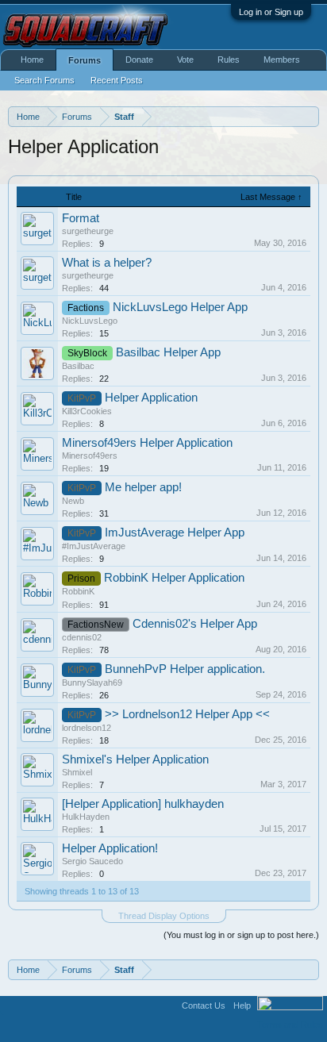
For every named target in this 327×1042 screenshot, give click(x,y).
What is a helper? (107, 262)
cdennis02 (82, 637)
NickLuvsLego (89, 320)
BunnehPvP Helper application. (185, 669)
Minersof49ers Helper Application (147, 442)
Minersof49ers (89, 455)
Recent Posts (116, 80)
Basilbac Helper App (168, 352)
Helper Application (151, 397)
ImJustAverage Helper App (174, 532)
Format (80, 218)
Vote (185, 59)
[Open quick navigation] (309, 116)
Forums (84, 60)
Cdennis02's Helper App (195, 623)
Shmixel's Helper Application (135, 759)
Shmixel (77, 772)
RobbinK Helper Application (174, 577)
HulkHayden (86, 816)
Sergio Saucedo (92, 861)
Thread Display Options (164, 916)
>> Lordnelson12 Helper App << (187, 714)
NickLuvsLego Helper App (180, 307)
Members (282, 59)
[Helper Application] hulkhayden (143, 804)
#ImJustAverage (93, 546)
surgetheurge (87, 231)
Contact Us (203, 1005)
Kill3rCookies (87, 411)
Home (32, 59)
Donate (139, 59)
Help (242, 1005)
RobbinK (78, 591)
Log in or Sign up (271, 12)
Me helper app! (143, 487)
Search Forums (44, 80)
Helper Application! (110, 848)
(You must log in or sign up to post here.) (241, 935)
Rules (228, 59)
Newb (73, 501)
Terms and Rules (290, 1024)
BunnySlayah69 (92, 682)
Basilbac (78, 366)
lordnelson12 (86, 727)
